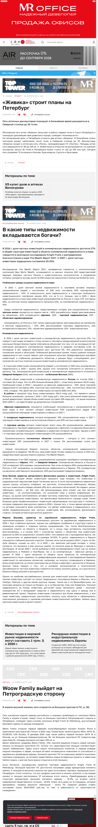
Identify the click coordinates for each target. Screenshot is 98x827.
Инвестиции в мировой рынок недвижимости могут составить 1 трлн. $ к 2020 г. (24, 639)
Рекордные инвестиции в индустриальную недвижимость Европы (71, 637)
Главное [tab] (19, 68)
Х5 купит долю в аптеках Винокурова (24, 186)
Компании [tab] (83, 68)
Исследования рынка (13, 223)
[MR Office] (48, 19)
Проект (18, 96)
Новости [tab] (53, 68)
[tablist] (49, 67)
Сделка (6, 682)
